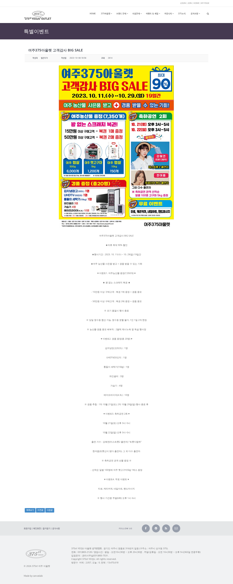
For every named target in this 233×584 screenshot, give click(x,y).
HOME (196, 3)
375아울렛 (105, 14)
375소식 (182, 14)
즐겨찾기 (46, 528)
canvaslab (38, 576)
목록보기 (30, 510)
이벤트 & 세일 (152, 14)
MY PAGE (205, 3)
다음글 (50, 510)
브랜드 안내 (121, 14)
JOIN (190, 3)
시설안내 (136, 14)
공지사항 (194, 14)
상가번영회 (97, 548)
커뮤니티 (168, 14)
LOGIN (183, 3)
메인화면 (37, 528)
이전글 (40, 510)
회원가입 (27, 528)
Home (93, 14)
